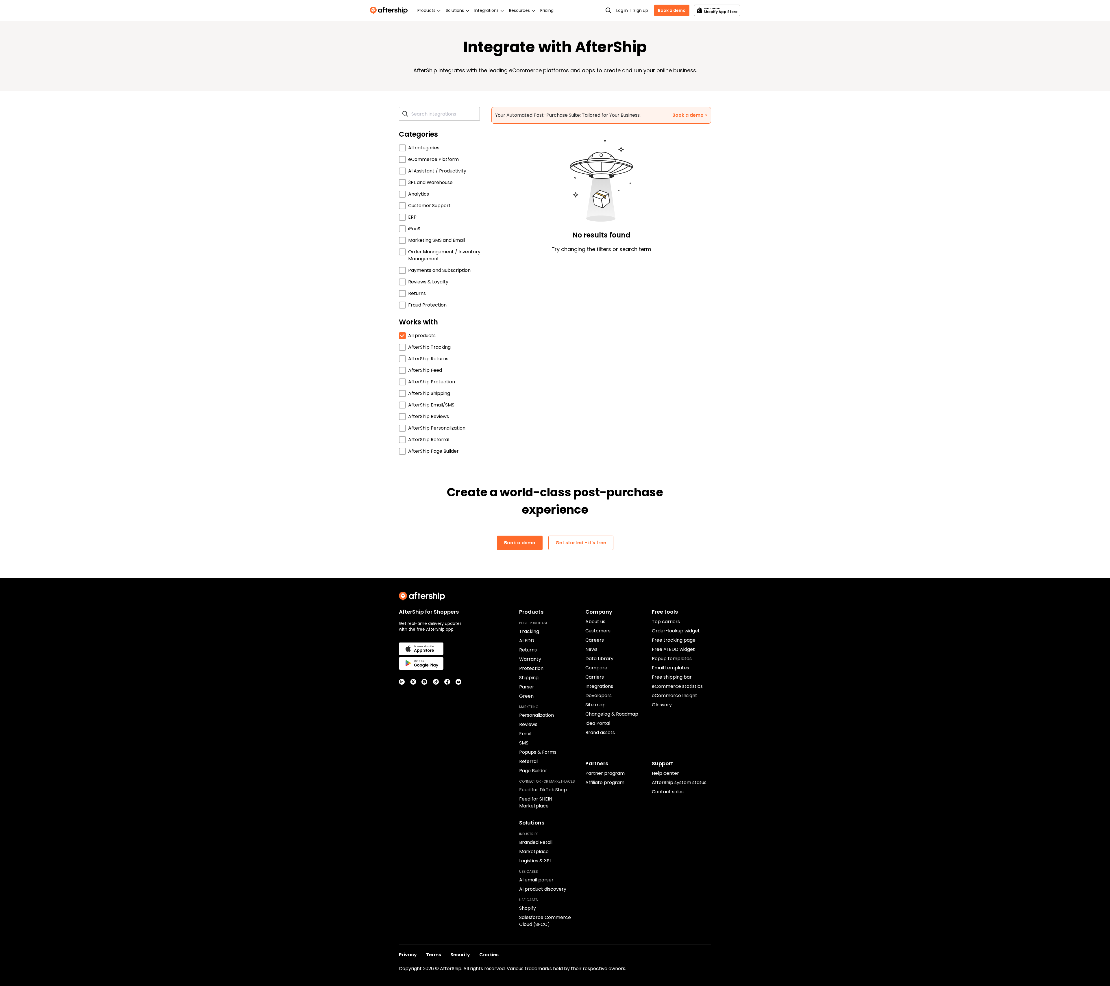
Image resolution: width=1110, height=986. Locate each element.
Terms (433, 954)
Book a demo (672, 10)
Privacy (408, 954)
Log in (622, 10)
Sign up (640, 10)
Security (460, 954)
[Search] (608, 10)
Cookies (489, 954)
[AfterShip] (390, 10)
